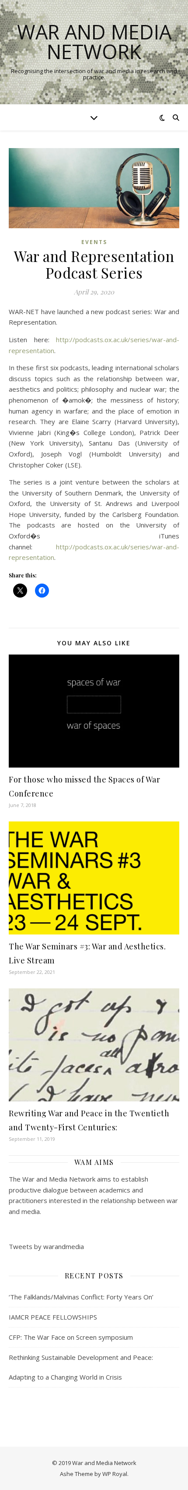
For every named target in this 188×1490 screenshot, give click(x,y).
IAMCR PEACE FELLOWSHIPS (53, 1317)
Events (94, 242)
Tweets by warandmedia (46, 1246)
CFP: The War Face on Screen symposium (71, 1337)
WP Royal (114, 1474)
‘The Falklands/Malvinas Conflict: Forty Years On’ (81, 1296)
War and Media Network (94, 41)
